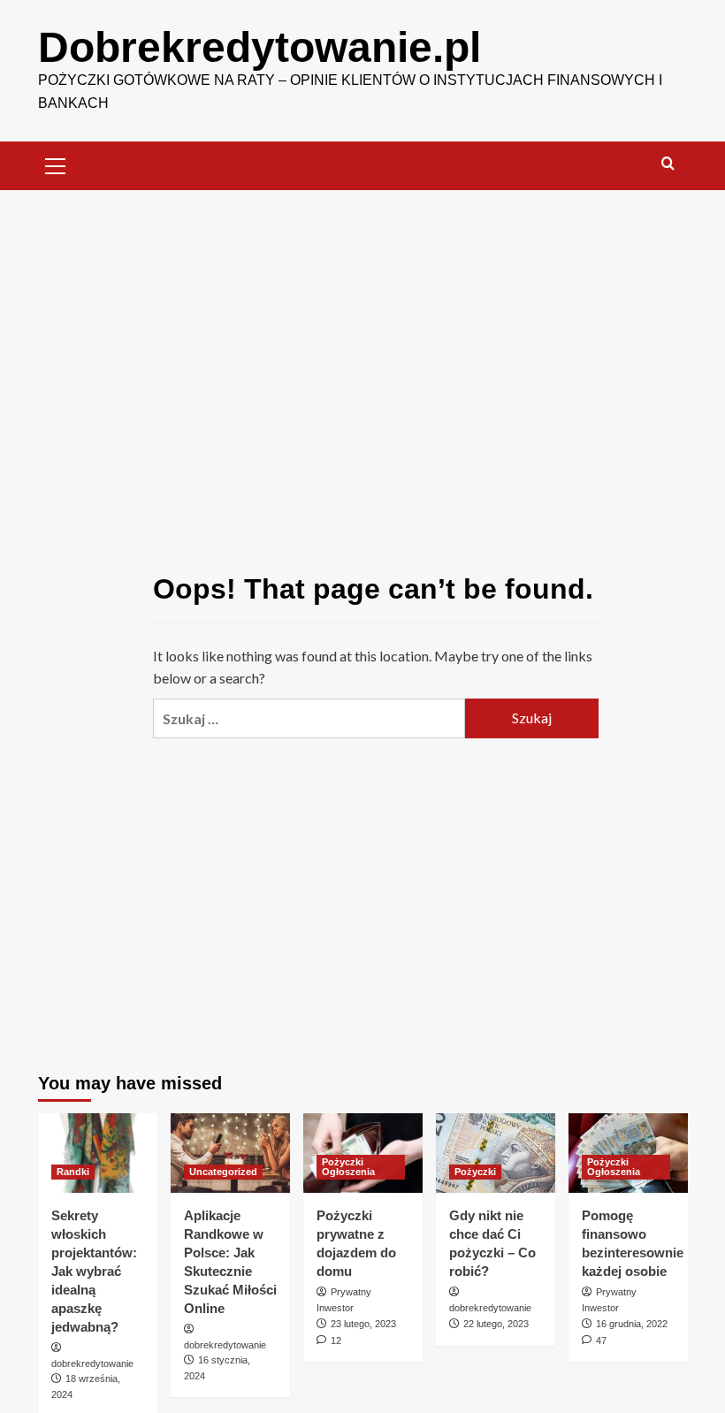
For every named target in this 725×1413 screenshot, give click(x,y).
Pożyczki (475, 1171)
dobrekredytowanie (92, 1363)
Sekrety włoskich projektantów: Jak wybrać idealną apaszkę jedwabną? (94, 1271)
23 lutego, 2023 (363, 1323)
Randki (73, 1171)
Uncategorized (223, 1171)
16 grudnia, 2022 (632, 1323)
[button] (55, 163)
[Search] (668, 164)
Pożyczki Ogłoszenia (348, 1167)
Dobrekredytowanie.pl (259, 47)
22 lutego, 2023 (496, 1323)
